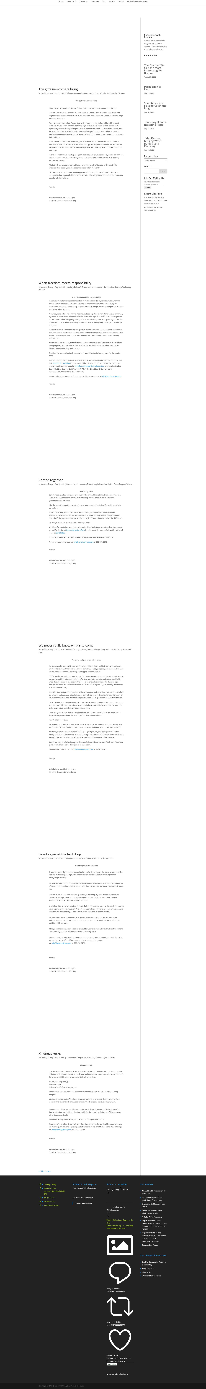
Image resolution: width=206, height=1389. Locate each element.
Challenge (96, 649)
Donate (112, 2)
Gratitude (110, 93)
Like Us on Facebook (83, 1197)
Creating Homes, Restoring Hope (155, 123)
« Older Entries (45, 1171)
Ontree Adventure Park (75, 530)
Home (61, 2)
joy (116, 93)
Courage (118, 287)
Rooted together (51, 480)
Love (125, 649)
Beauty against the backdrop (60, 854)
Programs (83, 2)
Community (78, 93)
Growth (106, 484)
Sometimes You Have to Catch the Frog (155, 105)
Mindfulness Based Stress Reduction (89, 366)
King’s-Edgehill (148, 1268)
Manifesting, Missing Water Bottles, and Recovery (153, 142)
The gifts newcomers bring (58, 89)
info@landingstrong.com (111, 376)
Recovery (87, 858)
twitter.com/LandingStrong (117, 1374)
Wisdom (121, 93)
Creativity (91, 1057)
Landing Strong (47, 93)
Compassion (89, 93)
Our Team (114, 484)
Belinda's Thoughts (81, 287)
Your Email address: (152, 182)
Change (70, 93)
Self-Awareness (107, 858)
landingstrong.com (51, 1205)
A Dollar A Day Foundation (152, 1217)
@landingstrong (113, 1210)
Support (122, 484)
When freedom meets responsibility (65, 283)
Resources (94, 2)
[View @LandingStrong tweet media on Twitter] (120, 1258)
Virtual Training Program (137, 2)
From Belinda (100, 93)
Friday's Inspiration (94, 484)
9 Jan (109, 1213)
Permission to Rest (152, 88)
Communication (96, 287)
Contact (121, 2)
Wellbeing (126, 287)
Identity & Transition (61, 363)
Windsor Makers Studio (151, 1276)
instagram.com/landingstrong (84, 1188)
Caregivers (86, 649)
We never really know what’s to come (66, 645)
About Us (70, 2)
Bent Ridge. (60, 533)
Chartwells (146, 1272)
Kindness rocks (50, 1053)
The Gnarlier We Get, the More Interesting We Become (154, 69)
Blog (104, 2)
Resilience (96, 858)
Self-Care (111, 1057)
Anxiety (70, 287)
